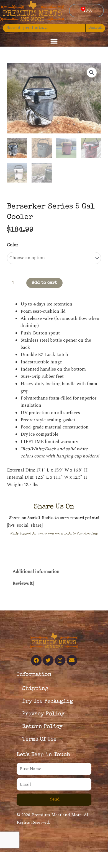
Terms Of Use (39, 739)
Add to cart (44, 282)
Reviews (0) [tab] (23, 583)
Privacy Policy (43, 714)
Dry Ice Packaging (47, 701)
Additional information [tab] (36, 571)
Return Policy (42, 727)
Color (12, 245)
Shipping (35, 689)
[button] (54, 41)
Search (95, 28)
